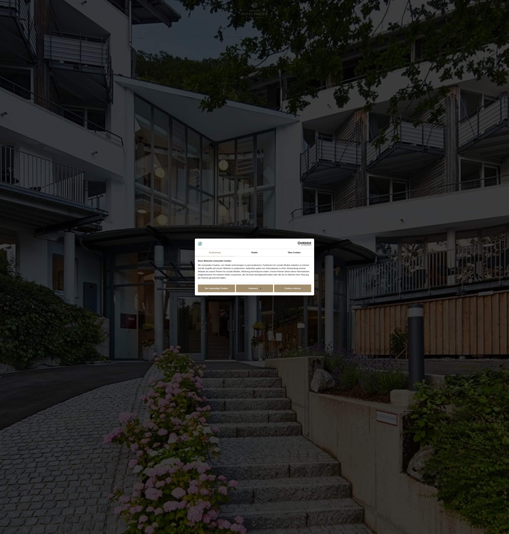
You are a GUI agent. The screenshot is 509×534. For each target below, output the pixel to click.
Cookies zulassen (292, 288)
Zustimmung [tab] (215, 252)
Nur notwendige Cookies (216, 288)
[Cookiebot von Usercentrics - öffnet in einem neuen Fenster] (299, 244)
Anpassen (253, 288)
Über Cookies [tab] (294, 252)
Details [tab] (254, 252)
